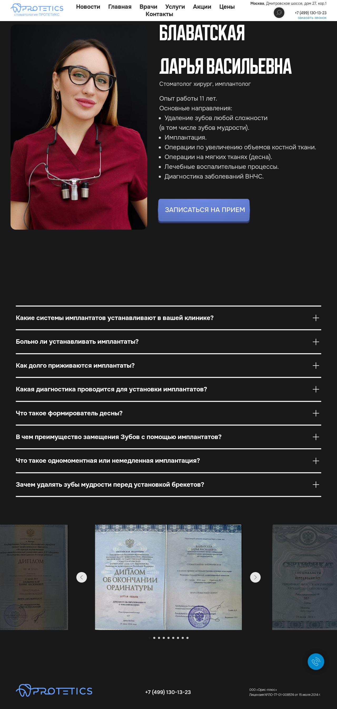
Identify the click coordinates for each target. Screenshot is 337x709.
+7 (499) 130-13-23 (310, 13)
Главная (120, 7)
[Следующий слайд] (255, 577)
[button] (204, 211)
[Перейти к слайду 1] (149, 638)
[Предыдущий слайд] (81, 577)
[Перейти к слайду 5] (168, 638)
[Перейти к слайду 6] (173, 638)
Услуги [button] (175, 7)
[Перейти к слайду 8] (183, 638)
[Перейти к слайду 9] (187, 638)
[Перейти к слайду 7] (178, 638)
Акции (202, 7)
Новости (88, 7)
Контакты (159, 14)
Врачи (148, 7)
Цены (227, 7)
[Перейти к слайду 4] (164, 638)
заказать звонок (312, 17)
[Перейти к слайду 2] (154, 638)
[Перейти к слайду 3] (159, 638)
